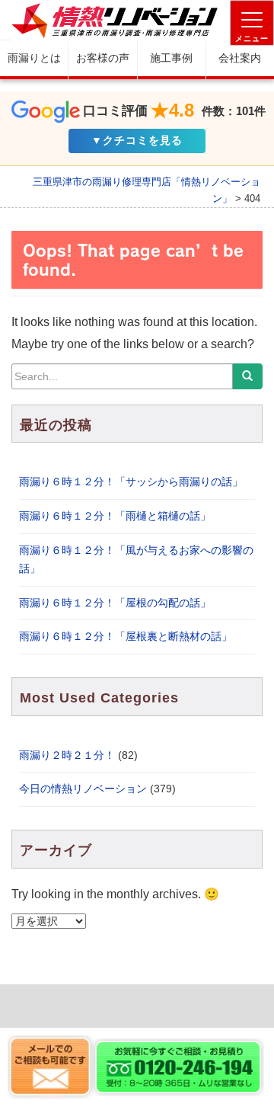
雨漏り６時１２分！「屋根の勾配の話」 (115, 603)
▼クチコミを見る (137, 140)
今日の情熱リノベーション (83, 788)
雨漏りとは (34, 58)
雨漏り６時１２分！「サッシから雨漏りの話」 (131, 481)
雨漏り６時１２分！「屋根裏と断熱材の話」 (125, 636)
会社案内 (239, 58)
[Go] (247, 376)
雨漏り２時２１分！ (67, 755)
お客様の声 (102, 58)
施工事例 (171, 58)
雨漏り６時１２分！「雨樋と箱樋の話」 (115, 516)
